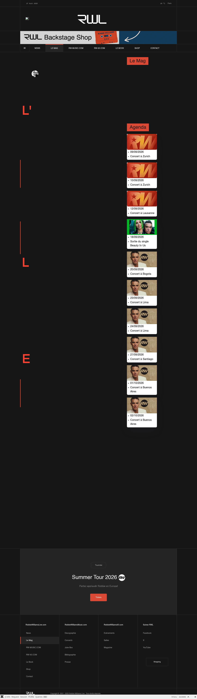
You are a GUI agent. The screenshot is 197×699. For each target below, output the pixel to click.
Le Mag (54, 48)
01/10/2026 (137, 383)
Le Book (120, 48)
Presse (68, 662)
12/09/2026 (137, 209)
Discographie (70, 633)
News (37, 48)
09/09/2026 (137, 152)
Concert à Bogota (140, 274)
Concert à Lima (139, 302)
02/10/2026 (137, 415)
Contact (154, 48)
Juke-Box (69, 648)
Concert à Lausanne (142, 213)
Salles (106, 640)
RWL (92, 19)
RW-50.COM (99, 48)
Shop (137, 48)
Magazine (108, 648)
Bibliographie (70, 655)
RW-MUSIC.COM (76, 48)
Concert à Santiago (141, 359)
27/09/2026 (137, 355)
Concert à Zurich (140, 156)
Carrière (53, 74)
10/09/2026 (137, 180)
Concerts (68, 640)
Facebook (147, 633)
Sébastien (44, 74)
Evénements (109, 633)
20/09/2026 (137, 269)
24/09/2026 (137, 326)
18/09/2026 (137, 237)
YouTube (146, 648)
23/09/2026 (137, 298)
